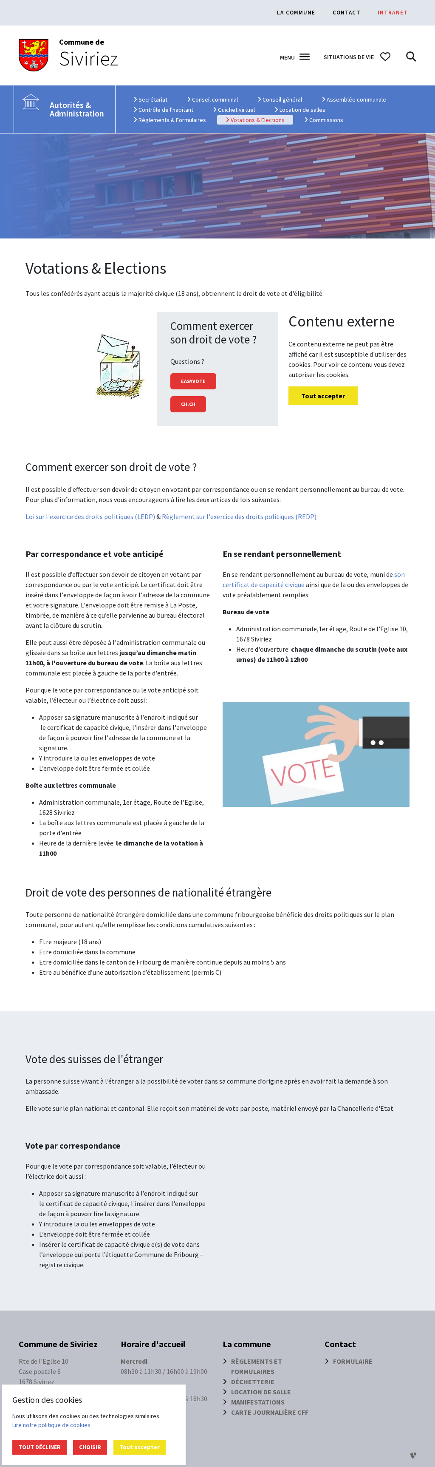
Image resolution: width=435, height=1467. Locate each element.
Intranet (393, 12)
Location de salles (306, 109)
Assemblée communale (360, 99)
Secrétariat (156, 99)
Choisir (90, 1447)
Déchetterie (252, 1381)
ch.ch (188, 404)
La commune (296, 12)
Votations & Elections (261, 119)
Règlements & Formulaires (176, 119)
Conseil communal (218, 99)
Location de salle (261, 1392)
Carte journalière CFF (269, 1412)
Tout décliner (39, 1447)
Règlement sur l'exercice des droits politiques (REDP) (240, 516)
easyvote (193, 381)
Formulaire (353, 1361)
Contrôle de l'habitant (169, 109)
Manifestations (258, 1402)
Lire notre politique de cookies (51, 1425)
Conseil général (286, 99)
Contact (347, 12)
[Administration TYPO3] (413, 1455)
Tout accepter (139, 1447)
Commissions (330, 119)
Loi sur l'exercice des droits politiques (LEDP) (90, 516)
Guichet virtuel (240, 109)
